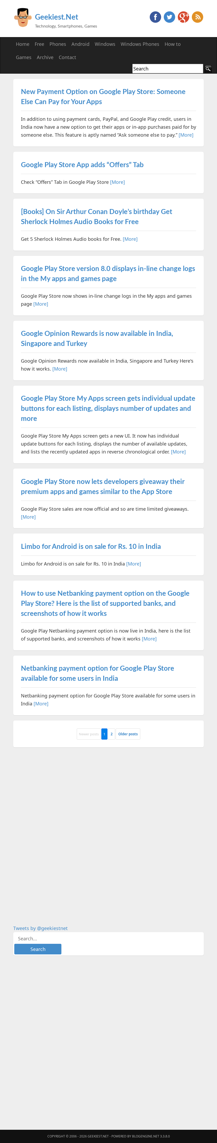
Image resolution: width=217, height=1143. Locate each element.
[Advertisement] (53, 832)
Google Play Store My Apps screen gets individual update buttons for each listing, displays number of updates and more (108, 408)
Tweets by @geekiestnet (40, 928)
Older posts (128, 734)
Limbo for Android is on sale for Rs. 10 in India (91, 546)
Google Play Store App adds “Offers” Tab (82, 165)
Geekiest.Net (56, 17)
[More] (186, 135)
